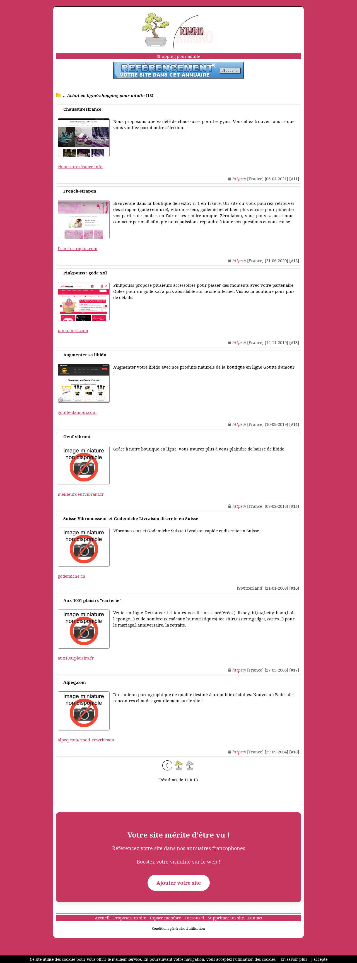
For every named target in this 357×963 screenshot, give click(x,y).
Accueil (102, 918)
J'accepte (319, 959)
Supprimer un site (226, 918)
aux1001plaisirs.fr (76, 658)
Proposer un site (129, 918)
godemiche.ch (71, 576)
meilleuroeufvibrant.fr (81, 494)
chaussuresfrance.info (80, 166)
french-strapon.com (77, 248)
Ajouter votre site (178, 882)
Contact (255, 918)
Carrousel (194, 918)
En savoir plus (294, 959)
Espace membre (165, 918)
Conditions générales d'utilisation (178, 928)
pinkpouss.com (73, 330)
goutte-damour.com (77, 412)
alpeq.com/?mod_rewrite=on (86, 740)
